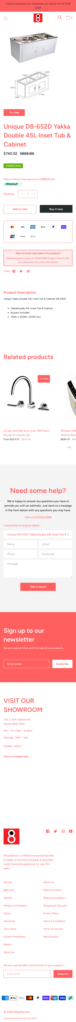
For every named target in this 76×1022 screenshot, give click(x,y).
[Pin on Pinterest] (28, 271)
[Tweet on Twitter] (21, 271)
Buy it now (56, 209)
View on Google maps (16, 756)
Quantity (9, 194)
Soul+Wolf (32, 1018)
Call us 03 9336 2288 (38, 517)
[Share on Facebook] (14, 271)
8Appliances (22, 1012)
